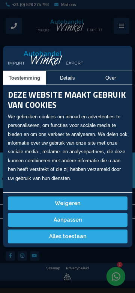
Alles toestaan (67, 236)
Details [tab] (67, 78)
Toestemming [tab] (24, 78)
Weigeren (67, 203)
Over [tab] (110, 78)
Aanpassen (68, 220)
